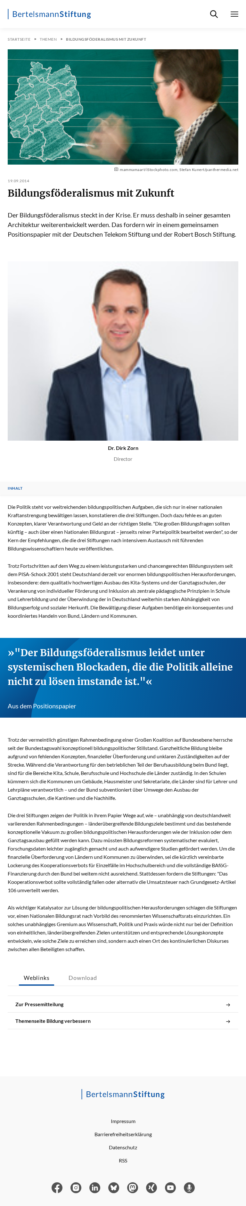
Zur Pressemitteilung (39, 1004)
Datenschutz (123, 1147)
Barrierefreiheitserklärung (123, 1134)
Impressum (123, 1121)
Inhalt (15, 488)
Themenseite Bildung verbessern (53, 1021)
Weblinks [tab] (36, 977)
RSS (123, 1160)
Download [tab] (83, 977)
